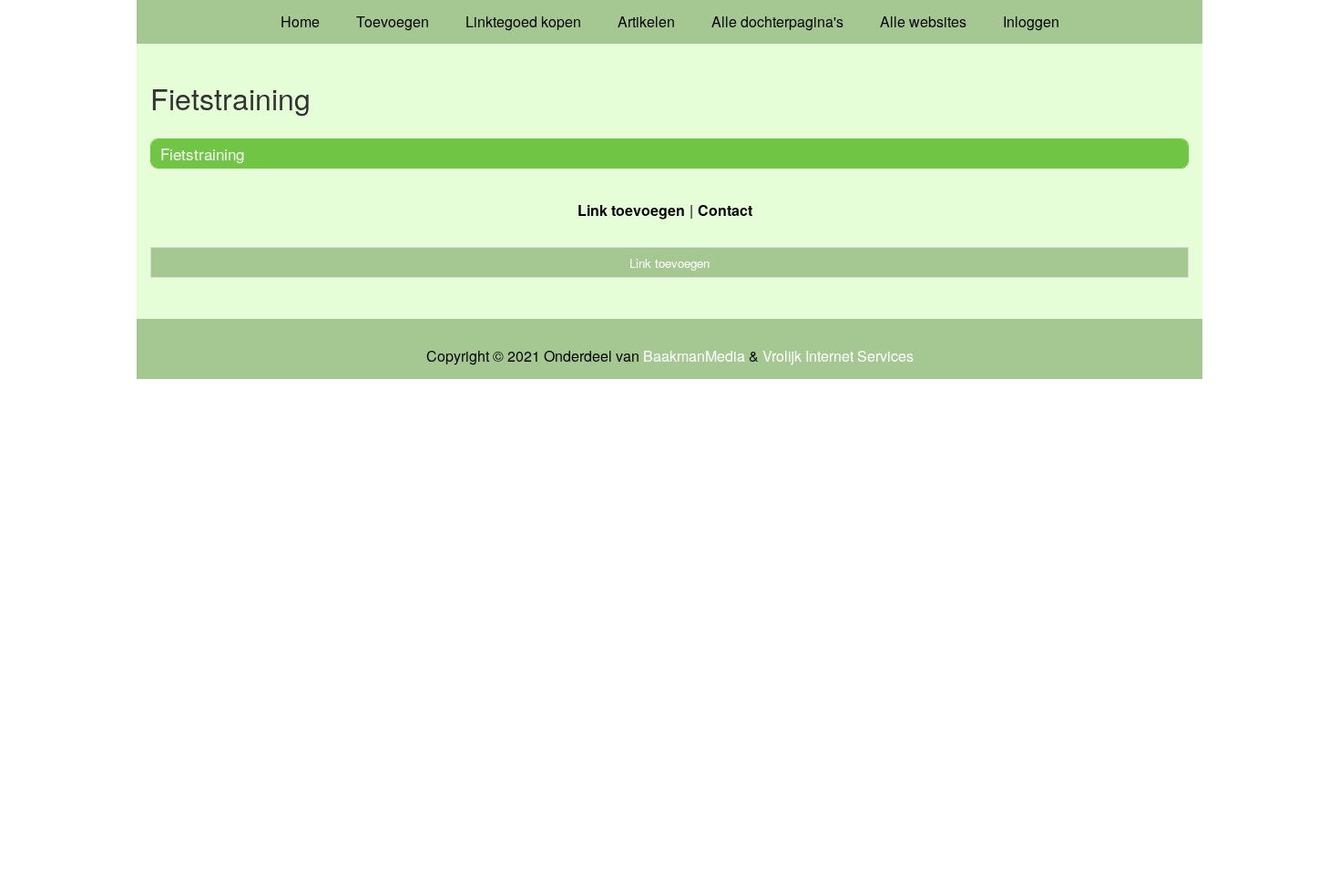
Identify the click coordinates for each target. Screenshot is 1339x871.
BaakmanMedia (694, 356)
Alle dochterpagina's (777, 21)
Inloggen (1031, 21)
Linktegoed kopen (523, 21)
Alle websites (923, 21)
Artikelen (646, 21)
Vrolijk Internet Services (838, 356)
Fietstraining (202, 153)
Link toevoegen (631, 210)
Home (300, 21)
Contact (725, 210)
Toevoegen (392, 21)
